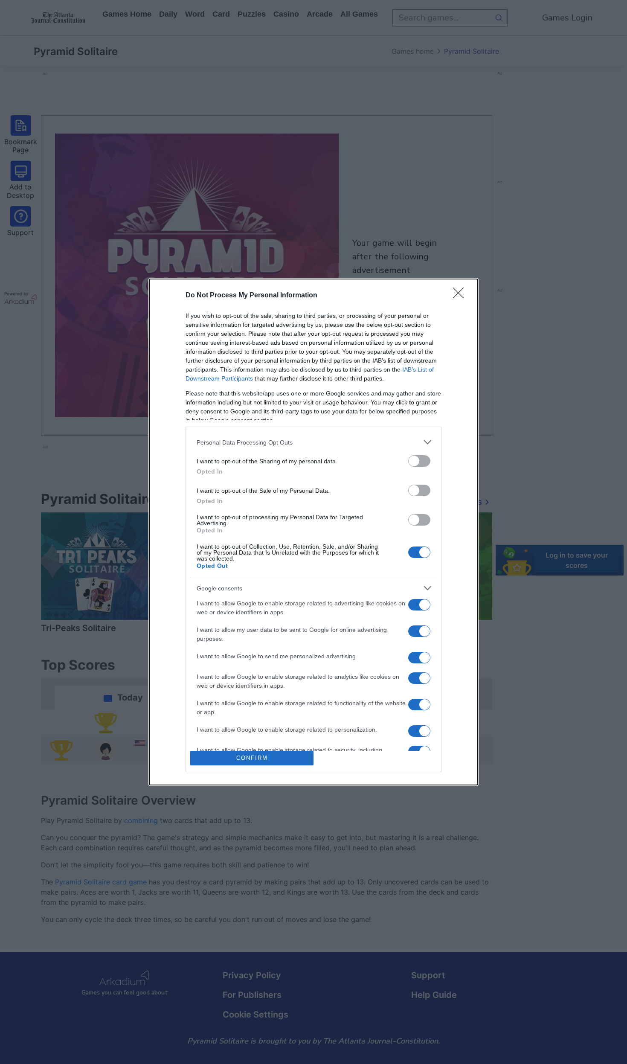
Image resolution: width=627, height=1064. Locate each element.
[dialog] (313, 532)
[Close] (461, 296)
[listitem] (313, 442)
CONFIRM (252, 758)
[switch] (419, 461)
